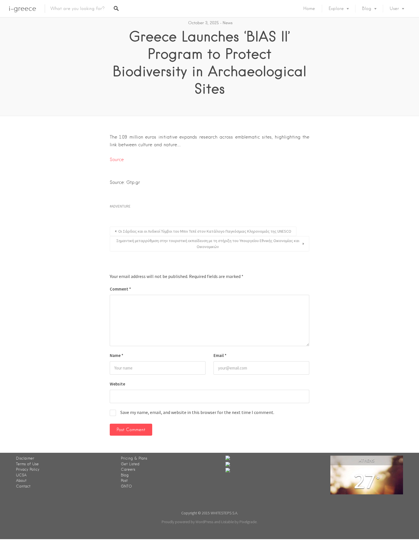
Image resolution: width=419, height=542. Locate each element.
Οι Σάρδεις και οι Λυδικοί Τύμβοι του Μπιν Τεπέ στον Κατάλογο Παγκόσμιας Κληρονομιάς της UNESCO (204, 231)
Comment (120, 289)
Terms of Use (27, 464)
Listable (227, 521)
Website (117, 384)
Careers (128, 469)
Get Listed (130, 464)
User (394, 8)
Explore (336, 8)
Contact (23, 486)
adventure (121, 206)
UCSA (21, 475)
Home (309, 8)
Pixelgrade (248, 521)
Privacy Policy (27, 469)
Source (117, 159)
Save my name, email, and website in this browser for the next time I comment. (197, 412)
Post (124, 480)
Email (220, 355)
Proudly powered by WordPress (187, 521)
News (228, 22)
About (21, 480)
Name (116, 355)
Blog (366, 8)
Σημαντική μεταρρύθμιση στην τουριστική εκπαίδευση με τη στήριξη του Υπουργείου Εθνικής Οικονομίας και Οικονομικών (207, 243)
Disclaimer (25, 458)
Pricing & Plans (134, 458)
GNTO (126, 486)
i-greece (22, 8)
